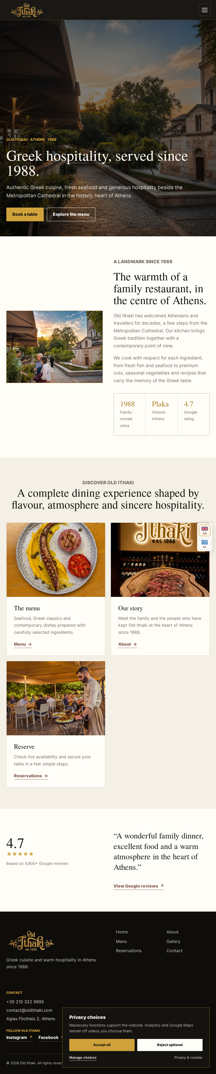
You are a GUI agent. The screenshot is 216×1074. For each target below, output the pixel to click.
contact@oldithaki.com (29, 1010)
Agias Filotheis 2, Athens (30, 1018)
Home (122, 931)
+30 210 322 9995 (25, 1001)
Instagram (16, 1037)
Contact (174, 950)
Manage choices (82, 1057)
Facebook (48, 1037)
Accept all (102, 1045)
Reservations (128, 950)
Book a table (25, 214)
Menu (121, 941)
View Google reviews (139, 886)
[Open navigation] (205, 10)
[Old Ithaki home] (26, 10)
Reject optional (170, 1045)
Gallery (173, 941)
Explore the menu (71, 214)
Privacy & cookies (188, 1057)
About (172, 931)
